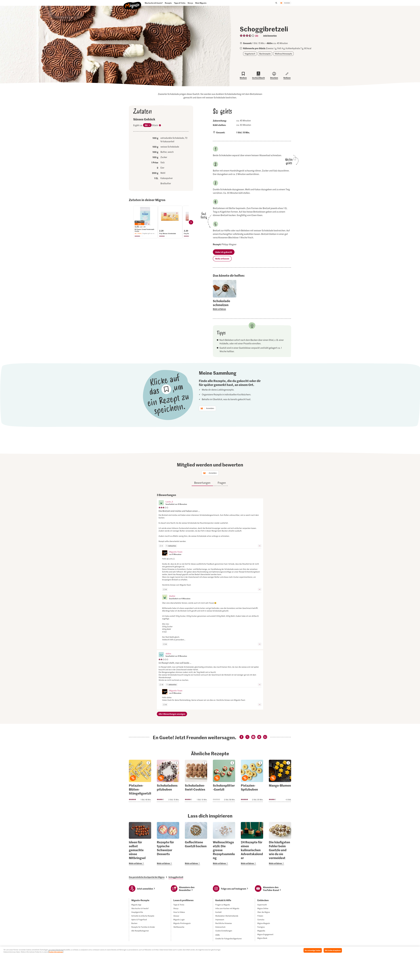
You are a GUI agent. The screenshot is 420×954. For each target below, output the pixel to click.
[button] (161, 503)
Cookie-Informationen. (56, 952)
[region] (210, 950)
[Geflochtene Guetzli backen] (196, 843)
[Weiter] (191, 222)
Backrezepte (265, 53)
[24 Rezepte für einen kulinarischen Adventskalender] (252, 843)
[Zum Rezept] (140, 781)
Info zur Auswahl (160, 125)
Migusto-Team (175, 551)
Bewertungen (202, 482)
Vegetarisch (250, 53)
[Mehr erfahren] (224, 305)
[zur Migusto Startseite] (132, 4)
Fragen (222, 482)
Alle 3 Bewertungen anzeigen (172, 714)
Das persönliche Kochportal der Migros (146, 877)
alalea (168, 653)
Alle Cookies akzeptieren (333, 950)
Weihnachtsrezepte (283, 53)
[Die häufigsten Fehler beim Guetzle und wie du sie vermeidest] (280, 843)
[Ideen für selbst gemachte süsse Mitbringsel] (140, 843)
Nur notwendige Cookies (313, 950)
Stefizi (172, 596)
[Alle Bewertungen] (247, 35)
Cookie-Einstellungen (223, 931)
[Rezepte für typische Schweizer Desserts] (168, 843)
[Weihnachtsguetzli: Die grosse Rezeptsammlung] (224, 843)
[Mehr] (259, 545)
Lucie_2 (169, 501)
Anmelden (287, 3)
